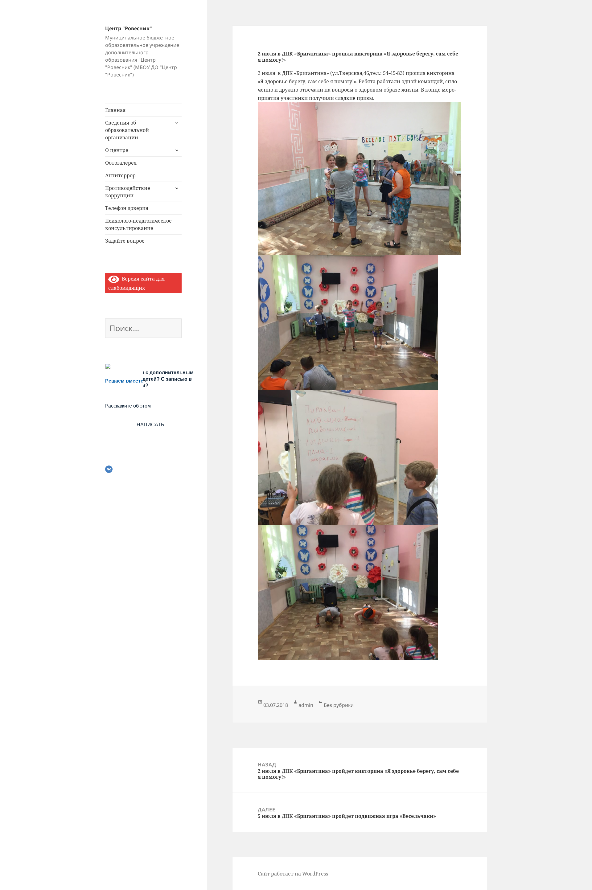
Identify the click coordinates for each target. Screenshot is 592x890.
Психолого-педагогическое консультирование (138, 224)
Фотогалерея (121, 162)
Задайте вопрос (124, 240)
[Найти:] (143, 329)
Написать (150, 424)
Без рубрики (339, 705)
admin (305, 705)
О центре (116, 150)
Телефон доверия (126, 208)
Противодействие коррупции (127, 192)
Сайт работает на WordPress (293, 873)
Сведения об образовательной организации (127, 130)
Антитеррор (120, 175)
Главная (115, 110)
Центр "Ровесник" (128, 28)
